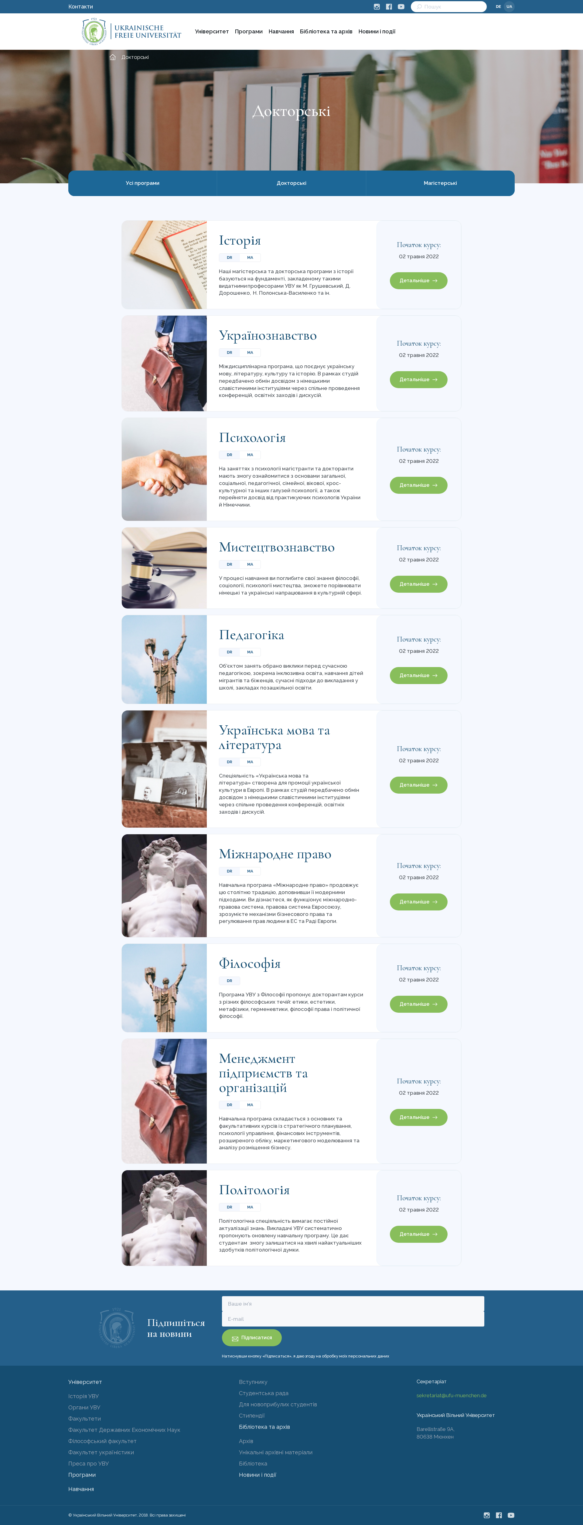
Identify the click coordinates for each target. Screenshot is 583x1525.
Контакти (80, 6)
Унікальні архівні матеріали (275, 1452)
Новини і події (377, 31)
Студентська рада (263, 1393)
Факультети (84, 1418)
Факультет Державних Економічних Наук (124, 1430)
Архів (246, 1441)
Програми (249, 31)
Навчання (281, 31)
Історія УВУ (83, 1396)
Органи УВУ (84, 1407)
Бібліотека (253, 1463)
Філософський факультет (102, 1441)
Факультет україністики (101, 1452)
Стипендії (252, 1415)
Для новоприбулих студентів (278, 1404)
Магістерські (440, 183)
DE (498, 6)
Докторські (291, 183)
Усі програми (142, 183)
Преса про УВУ (88, 1463)
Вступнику (253, 1382)
